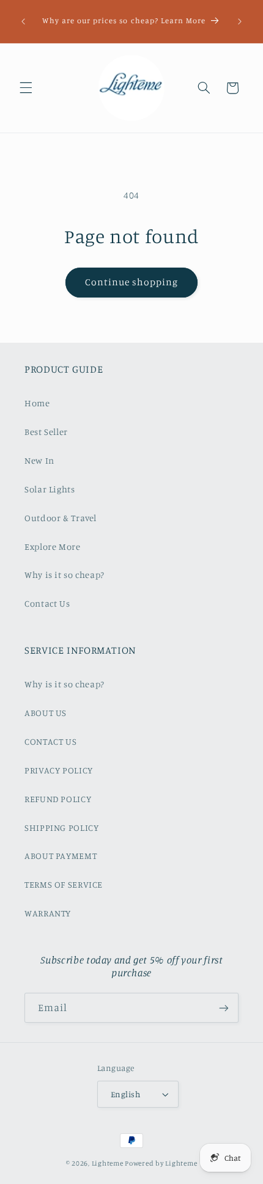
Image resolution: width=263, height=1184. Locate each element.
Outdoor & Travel (60, 518)
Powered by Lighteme (161, 1163)
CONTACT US (50, 741)
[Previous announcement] (23, 21)
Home (37, 403)
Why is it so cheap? (64, 574)
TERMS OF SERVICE (63, 884)
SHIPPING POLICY (61, 827)
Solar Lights (49, 489)
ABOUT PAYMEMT (60, 855)
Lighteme (108, 1163)
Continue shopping (132, 282)
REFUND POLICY (57, 799)
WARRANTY (47, 913)
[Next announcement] (239, 21)
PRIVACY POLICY (58, 770)
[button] (26, 88)
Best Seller (46, 431)
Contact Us (47, 603)
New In (39, 460)
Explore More (52, 546)
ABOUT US (45, 712)
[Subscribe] (224, 1008)
